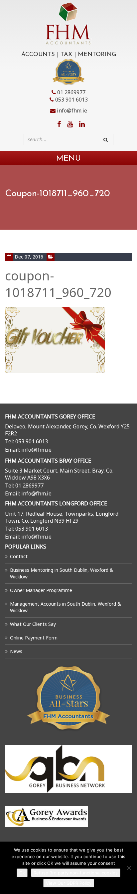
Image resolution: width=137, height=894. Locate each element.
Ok (22, 872)
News (16, 651)
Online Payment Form (34, 637)
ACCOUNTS (38, 55)
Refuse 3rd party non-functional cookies (76, 872)
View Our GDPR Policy (68, 883)
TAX (66, 55)
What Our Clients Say (33, 624)
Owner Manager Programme (41, 590)
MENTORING (97, 55)
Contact (19, 556)
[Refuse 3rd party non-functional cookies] (128, 867)
